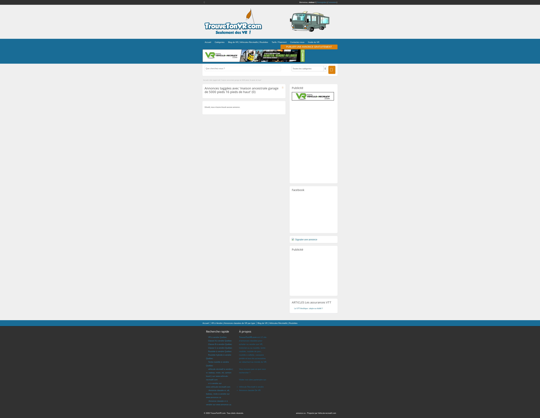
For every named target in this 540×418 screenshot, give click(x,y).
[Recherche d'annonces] (331, 70)
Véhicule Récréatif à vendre (251, 387)
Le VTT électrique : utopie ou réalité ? (308, 308)
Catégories (219, 42)
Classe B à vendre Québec (220, 344)
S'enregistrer (322, 2)
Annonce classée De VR (250, 390)
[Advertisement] (315, 121)
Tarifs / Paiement (279, 42)
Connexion (332, 2)
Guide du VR (313, 42)
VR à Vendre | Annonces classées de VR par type (233, 323)
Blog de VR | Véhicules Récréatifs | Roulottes (248, 42)
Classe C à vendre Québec (220, 348)
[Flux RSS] (205, 2)
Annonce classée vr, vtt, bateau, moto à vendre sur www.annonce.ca (218, 393)
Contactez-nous (297, 42)
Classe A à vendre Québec (220, 341)
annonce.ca (300, 413)
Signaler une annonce (306, 239)
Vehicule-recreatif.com (327, 413)
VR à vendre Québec (217, 337)
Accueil (208, 42)
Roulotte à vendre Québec (220, 351)
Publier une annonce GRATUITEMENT (309, 47)
